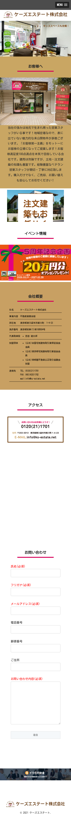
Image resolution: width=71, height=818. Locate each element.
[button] (32, 52)
